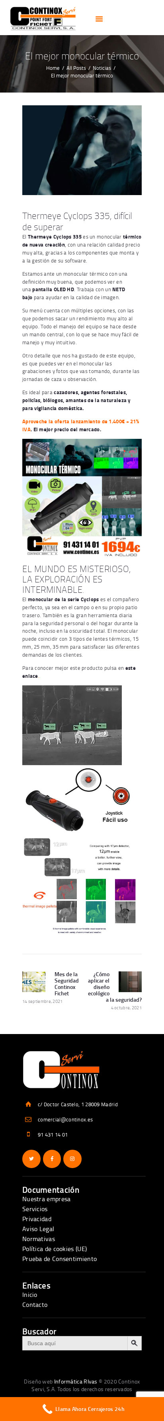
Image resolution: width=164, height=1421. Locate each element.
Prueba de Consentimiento (59, 1258)
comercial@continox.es (65, 1119)
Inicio (29, 1294)
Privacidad (36, 1218)
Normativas (38, 1238)
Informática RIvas (76, 1381)
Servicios (35, 1208)
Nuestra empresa (46, 1198)
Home (53, 67)
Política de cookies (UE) (54, 1248)
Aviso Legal (38, 1228)
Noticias (102, 67)
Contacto (34, 1304)
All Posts (76, 67)
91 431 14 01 (53, 1134)
